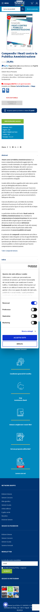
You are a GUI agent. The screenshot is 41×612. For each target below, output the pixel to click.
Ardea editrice (6, 509)
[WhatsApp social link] (18, 147)
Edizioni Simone (7, 494)
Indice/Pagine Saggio (13, 121)
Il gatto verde (6, 512)
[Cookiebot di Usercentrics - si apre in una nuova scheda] (28, 266)
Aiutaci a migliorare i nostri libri (20, 425)
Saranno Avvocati (7, 545)
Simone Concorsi (20, 349)
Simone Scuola (6, 505)
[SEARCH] (22, 9)
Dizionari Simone (7, 520)
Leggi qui (23, 568)
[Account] (37, 3)
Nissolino (5, 516)
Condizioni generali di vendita (20, 374)
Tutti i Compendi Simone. (10, 251)
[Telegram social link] (20, 147)
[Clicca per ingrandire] (11, 45)
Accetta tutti (20, 338)
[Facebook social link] (7, 147)
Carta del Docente (22, 86)
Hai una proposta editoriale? (20, 449)
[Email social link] (12, 147)
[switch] (34, 309)
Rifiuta (20, 344)
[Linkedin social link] (15, 147)
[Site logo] (20, 3)
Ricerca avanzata (32, 9)
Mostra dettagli (27, 331)
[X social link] (10, 147)
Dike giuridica (6, 501)
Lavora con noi (20, 473)
